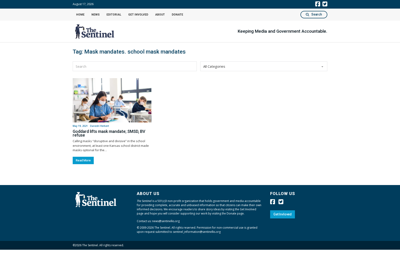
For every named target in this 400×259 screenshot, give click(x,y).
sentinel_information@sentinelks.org (197, 232)
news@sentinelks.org (166, 221)
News (95, 14)
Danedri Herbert (99, 126)
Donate (177, 14)
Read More (83, 160)
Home (80, 14)
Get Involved (138, 14)
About (160, 14)
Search (316, 14)
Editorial (113, 14)
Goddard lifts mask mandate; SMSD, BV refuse (109, 133)
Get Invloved (282, 214)
